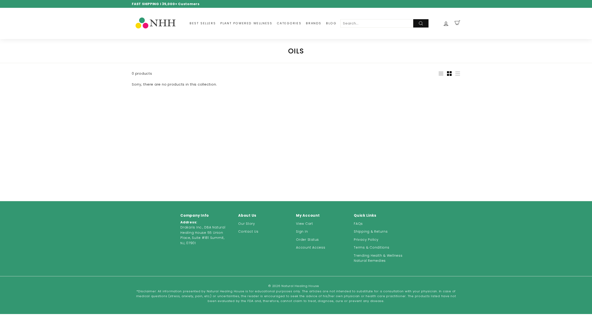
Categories (289, 23)
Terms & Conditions (371, 247)
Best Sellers (203, 23)
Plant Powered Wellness (246, 23)
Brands (313, 23)
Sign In (302, 231)
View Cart (304, 223)
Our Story (246, 223)
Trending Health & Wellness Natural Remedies (378, 258)
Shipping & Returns (371, 231)
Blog (331, 23)
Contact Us (248, 231)
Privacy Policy (366, 239)
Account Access (310, 247)
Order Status (307, 239)
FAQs (358, 223)
